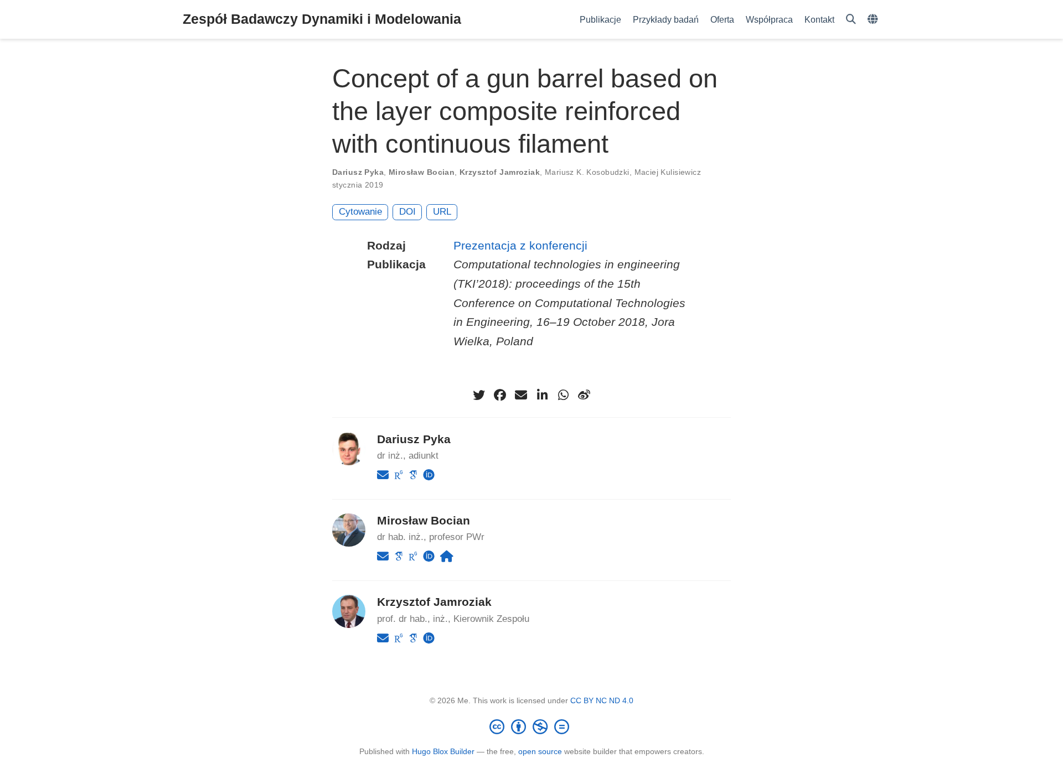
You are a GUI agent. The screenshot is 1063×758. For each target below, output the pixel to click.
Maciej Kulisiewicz (667, 172)
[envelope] (521, 395)
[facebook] (500, 395)
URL (442, 211)
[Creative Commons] (531, 726)
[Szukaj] (851, 19)
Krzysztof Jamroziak (500, 172)
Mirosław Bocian (422, 172)
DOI (407, 211)
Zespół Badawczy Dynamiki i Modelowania (322, 19)
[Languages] (874, 19)
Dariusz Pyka (358, 172)
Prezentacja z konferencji (520, 245)
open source (540, 751)
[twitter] (479, 395)
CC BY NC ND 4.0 (601, 700)
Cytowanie (360, 211)
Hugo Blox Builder (443, 751)
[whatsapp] (563, 395)
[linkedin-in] (542, 395)
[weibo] (584, 395)
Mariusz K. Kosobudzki (587, 172)
